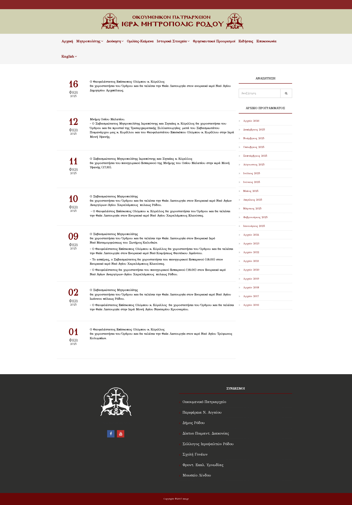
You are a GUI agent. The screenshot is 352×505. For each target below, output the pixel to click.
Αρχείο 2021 (250, 261)
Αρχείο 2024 (250, 234)
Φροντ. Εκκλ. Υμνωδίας (203, 465)
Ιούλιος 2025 (251, 173)
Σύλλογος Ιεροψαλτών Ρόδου (208, 444)
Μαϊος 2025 (250, 191)
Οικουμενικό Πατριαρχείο (204, 402)
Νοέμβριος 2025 (253, 138)
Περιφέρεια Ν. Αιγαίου (202, 412)
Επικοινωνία (266, 41)
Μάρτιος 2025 (252, 208)
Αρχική (67, 41)
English (68, 56)
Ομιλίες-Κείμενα (140, 41)
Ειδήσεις (246, 41)
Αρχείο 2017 (250, 296)
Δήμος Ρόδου (194, 423)
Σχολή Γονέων (195, 454)
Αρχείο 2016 (250, 305)
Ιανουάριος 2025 (253, 226)
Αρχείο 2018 (250, 287)
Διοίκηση (114, 41)
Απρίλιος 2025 (252, 199)
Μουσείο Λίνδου (197, 475)
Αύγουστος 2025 (253, 164)
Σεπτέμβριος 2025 (254, 155)
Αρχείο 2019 (250, 278)
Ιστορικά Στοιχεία (172, 41)
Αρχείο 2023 (250, 243)
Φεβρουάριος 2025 (255, 217)
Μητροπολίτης (88, 41)
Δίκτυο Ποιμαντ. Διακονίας (206, 433)
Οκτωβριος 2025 (253, 147)
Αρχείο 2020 (250, 269)
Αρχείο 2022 (250, 252)
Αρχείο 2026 (250, 120)
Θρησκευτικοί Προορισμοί (214, 41)
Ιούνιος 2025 (251, 182)
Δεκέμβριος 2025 (253, 129)
